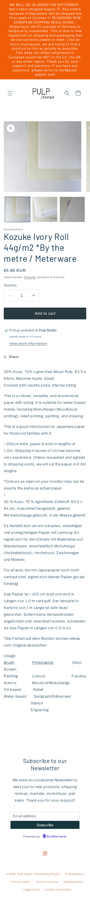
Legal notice (32, 889)
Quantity (10, 285)
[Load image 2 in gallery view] (45, 209)
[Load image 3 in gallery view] (72, 209)
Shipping (30, 277)
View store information (28, 343)
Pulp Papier (25, 873)
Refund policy (74, 873)
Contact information (58, 889)
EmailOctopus (56, 836)
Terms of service (47, 881)
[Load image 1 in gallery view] (17, 209)
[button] (10, 93)
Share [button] (14, 357)
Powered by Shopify (47, 873)
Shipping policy (73, 881)
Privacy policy (20, 881)
